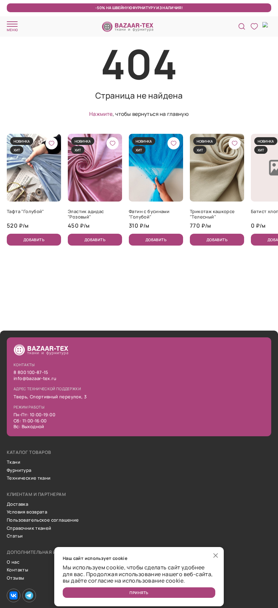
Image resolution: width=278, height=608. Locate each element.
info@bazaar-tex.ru (35, 378)
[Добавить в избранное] (51, 143)
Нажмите (101, 114)
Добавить (34, 239)
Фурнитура (19, 470)
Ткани (13, 462)
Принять (139, 592)
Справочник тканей (29, 528)
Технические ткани (29, 478)
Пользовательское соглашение (43, 520)
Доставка (17, 504)
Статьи (15, 536)
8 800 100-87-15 (31, 372)
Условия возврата (27, 512)
